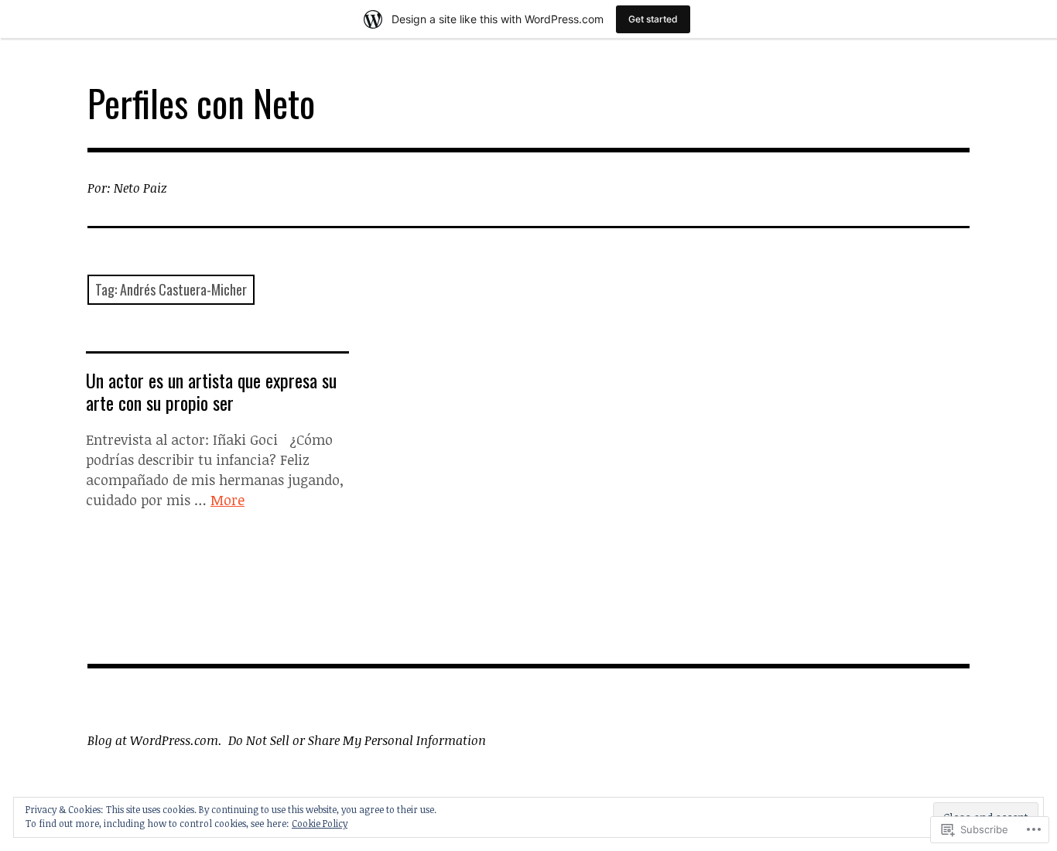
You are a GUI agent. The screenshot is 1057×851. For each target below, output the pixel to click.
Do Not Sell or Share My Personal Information (357, 740)
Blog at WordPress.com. (154, 740)
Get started (653, 19)
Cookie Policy (319, 823)
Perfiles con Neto (201, 102)
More (227, 499)
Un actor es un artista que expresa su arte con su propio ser (211, 391)
